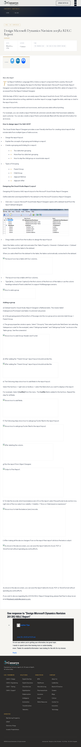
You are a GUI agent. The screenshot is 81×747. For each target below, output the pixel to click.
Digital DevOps (27, 679)
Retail (39, 698)
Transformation (27, 706)
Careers (54, 690)
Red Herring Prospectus (13, 718)
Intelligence (25, 698)
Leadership (55, 683)
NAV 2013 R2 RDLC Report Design (56, 46)
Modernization (26, 694)
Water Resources (42, 702)
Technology (55, 709)
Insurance (40, 694)
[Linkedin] (18, 61)
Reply (15, 653)
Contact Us (55, 702)
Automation (25, 702)
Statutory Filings (11, 725)
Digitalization (26, 690)
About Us (54, 679)
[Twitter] (12, 61)
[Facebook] (23, 61)
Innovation (55, 706)
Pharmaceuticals (42, 690)
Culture (54, 698)
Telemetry (25, 709)
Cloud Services (26, 686)
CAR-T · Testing (10, 686)
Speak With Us (63, 3)
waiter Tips (25, 625)
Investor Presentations (12, 729)
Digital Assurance (27, 683)
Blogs (17, 13)
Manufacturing (41, 686)
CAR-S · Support (11, 690)
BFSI (38, 679)
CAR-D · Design (10, 679)
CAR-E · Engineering (12, 683)
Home (7, 13)
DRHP (8, 722)
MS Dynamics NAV (39, 46)
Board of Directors (57, 686)
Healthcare (40, 683)
